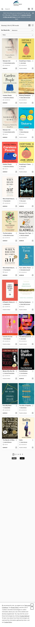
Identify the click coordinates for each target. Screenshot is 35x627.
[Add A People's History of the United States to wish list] (16, 310)
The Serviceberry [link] (7, 233)
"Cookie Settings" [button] (24, 616)
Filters (4, 35)
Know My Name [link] (7, 405)
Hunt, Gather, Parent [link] (25, 268)
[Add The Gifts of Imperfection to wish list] (33, 413)
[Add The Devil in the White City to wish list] (33, 206)
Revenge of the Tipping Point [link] (25, 233)
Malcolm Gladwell (25, 235)
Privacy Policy (15, 607)
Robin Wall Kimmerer (25, 97)
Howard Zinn (7, 304)
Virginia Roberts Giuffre (9, 63)
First (14, 458)
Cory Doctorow (24, 373)
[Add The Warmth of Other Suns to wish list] (16, 448)
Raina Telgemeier (24, 132)
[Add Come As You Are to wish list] (16, 344)
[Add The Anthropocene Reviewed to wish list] (33, 344)
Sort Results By (5, 30)
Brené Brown (24, 407)
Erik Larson (23, 201)
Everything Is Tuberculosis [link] (25, 61)
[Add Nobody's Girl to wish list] (16, 69)
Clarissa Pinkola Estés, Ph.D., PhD (10, 373)
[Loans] (28, 9)
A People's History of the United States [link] (9, 302)
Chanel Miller (7, 407)
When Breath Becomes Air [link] (9, 199)
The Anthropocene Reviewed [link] (25, 336)
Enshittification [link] (23, 371)
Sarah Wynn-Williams (9, 97)
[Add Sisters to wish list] (33, 137)
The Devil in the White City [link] (25, 199)
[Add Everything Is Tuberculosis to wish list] (33, 69)
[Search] (2, 9)
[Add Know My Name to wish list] (16, 413)
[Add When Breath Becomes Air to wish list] (16, 206)
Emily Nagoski (7, 338)
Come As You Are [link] (7, 336)
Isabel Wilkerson (8, 442)
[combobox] (14, 9)
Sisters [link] (21, 130)
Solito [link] (21, 440)
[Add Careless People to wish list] (16, 103)
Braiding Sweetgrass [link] (25, 95)
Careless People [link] (7, 95)
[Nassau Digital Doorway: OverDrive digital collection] (17, 3)
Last (22, 458)
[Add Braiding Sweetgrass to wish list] (33, 103)
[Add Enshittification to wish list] (33, 379)
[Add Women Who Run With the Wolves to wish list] (16, 379)
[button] (29, 26)
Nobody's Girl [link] (6, 61)
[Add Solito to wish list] (33, 448)
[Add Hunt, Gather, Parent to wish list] (33, 275)
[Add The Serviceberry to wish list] (16, 241)
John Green (23, 63)
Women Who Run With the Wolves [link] (9, 371)
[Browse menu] (32, 9)
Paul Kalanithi (7, 201)
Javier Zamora (24, 442)
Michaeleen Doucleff (25, 270)
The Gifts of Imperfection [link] (25, 405)
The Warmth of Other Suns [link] (9, 440)
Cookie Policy (8, 622)
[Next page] (22, 454)
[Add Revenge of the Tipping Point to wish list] (33, 241)
